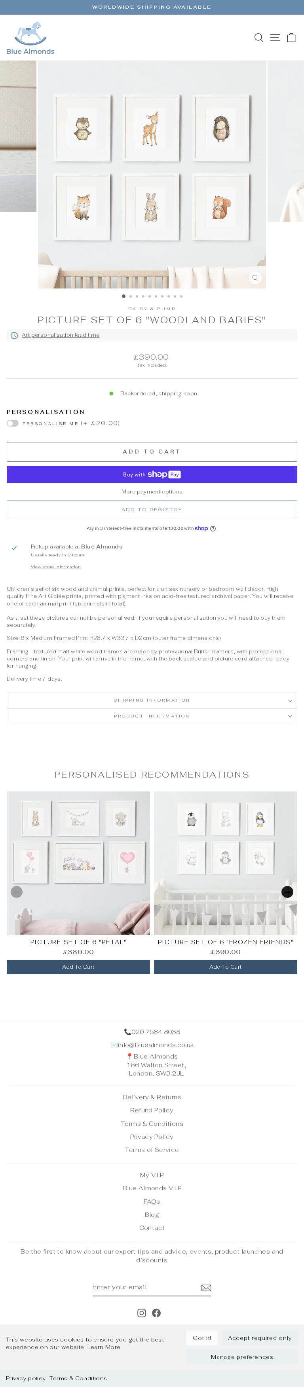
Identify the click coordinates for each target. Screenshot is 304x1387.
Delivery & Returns (152, 1097)
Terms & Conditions (78, 1378)
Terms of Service (152, 1150)
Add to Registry (152, 510)
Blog (152, 1214)
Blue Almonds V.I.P (152, 1188)
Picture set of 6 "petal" (78, 942)
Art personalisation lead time (60, 335)
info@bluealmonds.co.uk (156, 1045)
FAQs (152, 1201)
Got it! (202, 1337)
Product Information (152, 716)
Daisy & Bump (151, 308)
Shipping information (152, 700)
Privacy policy (26, 1378)
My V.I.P (151, 1175)
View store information (56, 566)
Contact (152, 1227)
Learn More (104, 1347)
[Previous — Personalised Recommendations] (17, 892)
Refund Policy (151, 1110)
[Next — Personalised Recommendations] (287, 892)
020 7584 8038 (155, 1032)
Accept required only (260, 1337)
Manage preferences (242, 1356)
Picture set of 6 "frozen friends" (226, 942)
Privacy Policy (151, 1136)
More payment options (152, 491)
